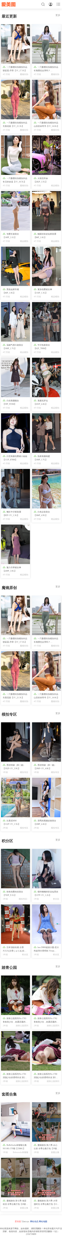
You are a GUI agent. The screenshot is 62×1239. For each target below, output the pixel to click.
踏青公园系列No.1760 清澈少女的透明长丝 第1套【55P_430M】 (46, 1076)
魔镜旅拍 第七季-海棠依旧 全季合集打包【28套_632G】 (14, 1202)
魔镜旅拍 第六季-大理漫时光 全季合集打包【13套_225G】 (46, 1202)
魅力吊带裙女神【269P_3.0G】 (12, 569)
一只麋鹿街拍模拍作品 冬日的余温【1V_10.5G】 (15, 180)
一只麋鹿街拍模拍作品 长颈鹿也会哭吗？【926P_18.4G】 (46, 69)
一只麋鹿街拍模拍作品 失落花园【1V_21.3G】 (15, 124)
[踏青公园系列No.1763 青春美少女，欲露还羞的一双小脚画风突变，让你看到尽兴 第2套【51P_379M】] (15, 995)
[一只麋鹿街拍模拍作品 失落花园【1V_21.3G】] (15, 99)
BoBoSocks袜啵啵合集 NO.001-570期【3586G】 (15, 1146)
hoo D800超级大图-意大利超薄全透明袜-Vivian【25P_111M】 (46, 949)
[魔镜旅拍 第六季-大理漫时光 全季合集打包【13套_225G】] (46, 1177)
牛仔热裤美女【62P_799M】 (42, 346)
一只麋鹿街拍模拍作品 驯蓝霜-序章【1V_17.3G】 (15, 68)
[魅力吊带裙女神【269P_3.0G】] (15, 544)
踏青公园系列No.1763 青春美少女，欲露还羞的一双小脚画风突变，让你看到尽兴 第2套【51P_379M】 (15, 1020)
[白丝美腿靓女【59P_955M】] (15, 377)
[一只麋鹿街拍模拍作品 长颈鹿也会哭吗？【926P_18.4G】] (46, 44)
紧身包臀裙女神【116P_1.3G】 (43, 291)
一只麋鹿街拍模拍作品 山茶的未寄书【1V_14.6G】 (46, 124)
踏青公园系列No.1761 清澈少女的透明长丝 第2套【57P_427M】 (15, 1076)
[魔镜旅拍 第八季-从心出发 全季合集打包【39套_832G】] (46, 1122)
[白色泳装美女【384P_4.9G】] (46, 488)
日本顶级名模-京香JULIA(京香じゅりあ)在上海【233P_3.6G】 (15, 949)
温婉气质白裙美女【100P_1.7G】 (13, 346)
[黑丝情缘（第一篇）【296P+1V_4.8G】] (46, 742)
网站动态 (34, 1221)
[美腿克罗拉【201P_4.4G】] (46, 377)
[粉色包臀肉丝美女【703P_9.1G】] (15, 868)
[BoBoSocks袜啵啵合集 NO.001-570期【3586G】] (15, 1122)
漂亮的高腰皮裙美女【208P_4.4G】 (45, 822)
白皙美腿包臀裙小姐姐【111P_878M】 (15, 458)
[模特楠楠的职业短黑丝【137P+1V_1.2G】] (46, 868)
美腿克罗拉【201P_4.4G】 (41, 402)
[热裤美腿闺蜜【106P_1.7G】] (46, 433)
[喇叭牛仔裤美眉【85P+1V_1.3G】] (15, 488)
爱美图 (18, 1221)
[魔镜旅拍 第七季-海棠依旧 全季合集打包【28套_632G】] (15, 1177)
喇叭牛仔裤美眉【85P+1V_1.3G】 (12, 513)
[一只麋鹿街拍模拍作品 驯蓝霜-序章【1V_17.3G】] (15, 44)
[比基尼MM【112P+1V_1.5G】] (15, 797)
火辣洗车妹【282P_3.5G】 (41, 180)
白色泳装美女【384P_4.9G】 (42, 513)
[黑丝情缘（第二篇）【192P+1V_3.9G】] (15, 742)
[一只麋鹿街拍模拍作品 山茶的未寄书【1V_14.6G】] (46, 99)
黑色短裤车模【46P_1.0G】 (11, 291)
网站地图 (43, 1221)
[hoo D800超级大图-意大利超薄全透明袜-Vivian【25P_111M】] (46, 924)
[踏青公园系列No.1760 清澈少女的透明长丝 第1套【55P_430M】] (46, 1051)
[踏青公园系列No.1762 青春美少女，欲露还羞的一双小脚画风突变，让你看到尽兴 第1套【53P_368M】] (46, 995)
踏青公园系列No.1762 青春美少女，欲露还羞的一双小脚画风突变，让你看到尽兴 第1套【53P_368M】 (46, 1020)
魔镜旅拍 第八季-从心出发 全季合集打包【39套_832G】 (45, 1147)
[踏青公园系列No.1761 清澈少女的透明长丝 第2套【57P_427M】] (15, 1051)
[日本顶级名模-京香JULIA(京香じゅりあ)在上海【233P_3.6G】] (15, 924)
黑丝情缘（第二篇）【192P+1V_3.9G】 (14, 766)
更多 (57, 15)
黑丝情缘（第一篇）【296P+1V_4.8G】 (45, 766)
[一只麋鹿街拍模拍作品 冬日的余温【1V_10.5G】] (15, 155)
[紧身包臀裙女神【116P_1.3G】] (46, 266)
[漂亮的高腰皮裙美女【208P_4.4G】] (46, 797)
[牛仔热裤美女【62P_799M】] (46, 322)
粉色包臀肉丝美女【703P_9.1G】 (13, 893)
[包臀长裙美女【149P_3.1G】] (15, 211)
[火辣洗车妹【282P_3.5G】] (46, 155)
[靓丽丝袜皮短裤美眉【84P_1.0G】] (46, 211)
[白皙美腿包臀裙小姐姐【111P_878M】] (15, 433)
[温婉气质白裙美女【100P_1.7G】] (15, 322)
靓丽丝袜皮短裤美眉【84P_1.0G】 (45, 235)
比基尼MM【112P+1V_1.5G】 (11, 822)
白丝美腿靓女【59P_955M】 (11, 402)
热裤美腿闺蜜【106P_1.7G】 (42, 458)
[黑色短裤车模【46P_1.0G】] (15, 266)
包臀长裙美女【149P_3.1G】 (11, 235)
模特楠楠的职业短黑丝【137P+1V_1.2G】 (46, 893)
